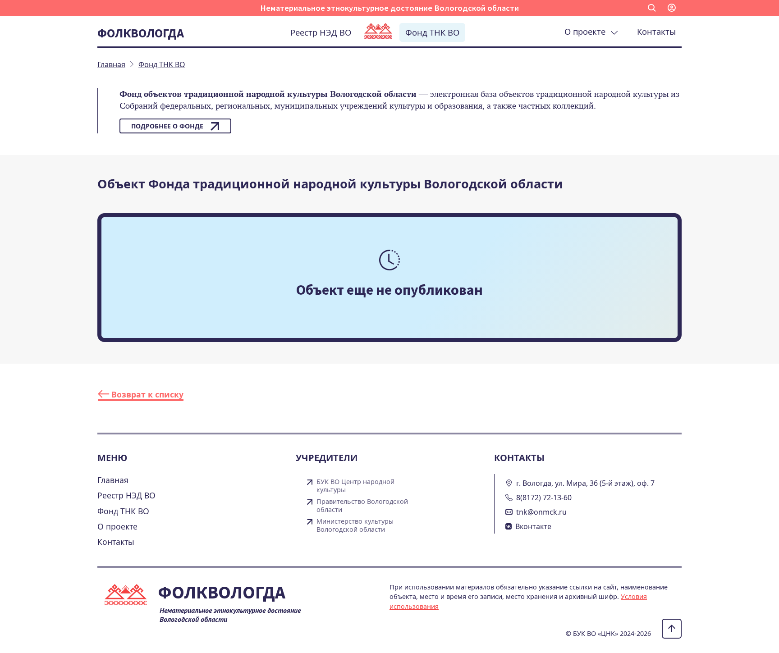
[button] (652, 8)
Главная (112, 480)
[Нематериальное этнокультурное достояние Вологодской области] (378, 32)
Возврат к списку (146, 394)
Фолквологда (140, 33)
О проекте (587, 31)
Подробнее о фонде (167, 126)
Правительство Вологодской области (362, 506)
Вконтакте (533, 526)
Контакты (656, 31)
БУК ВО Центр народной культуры (355, 486)
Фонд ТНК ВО (432, 32)
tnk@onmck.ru (541, 512)
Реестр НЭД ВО (320, 32)
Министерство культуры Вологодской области (355, 525)
